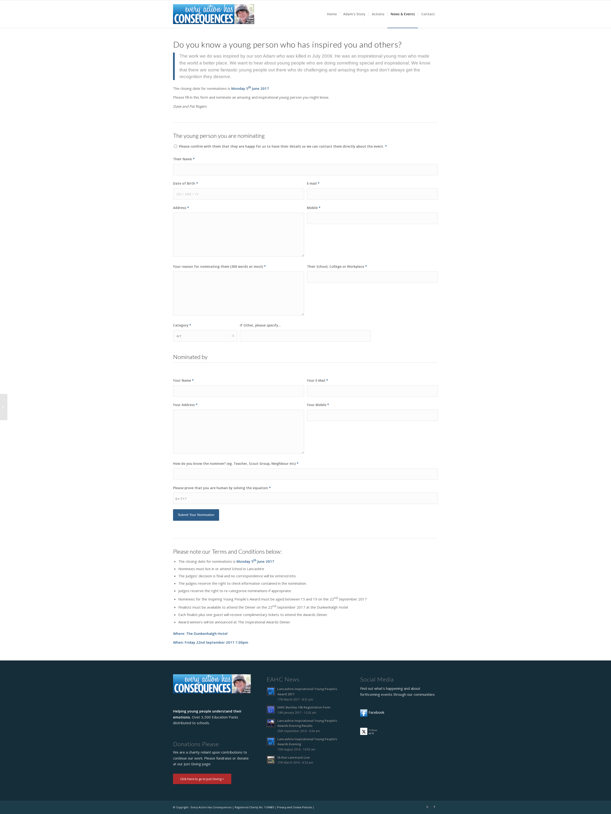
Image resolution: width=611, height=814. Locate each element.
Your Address (185, 404)
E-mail (313, 183)
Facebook (376, 712)
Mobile (314, 207)
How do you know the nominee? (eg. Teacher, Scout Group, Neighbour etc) (236, 463)
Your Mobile (318, 404)
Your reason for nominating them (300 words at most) (219, 266)
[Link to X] (427, 806)
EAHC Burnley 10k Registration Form (304, 707)
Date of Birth (185, 183)
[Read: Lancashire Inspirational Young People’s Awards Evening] (271, 741)
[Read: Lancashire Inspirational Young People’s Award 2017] (271, 691)
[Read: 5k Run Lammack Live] (271, 759)
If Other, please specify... (260, 325)
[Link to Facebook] (434, 806)
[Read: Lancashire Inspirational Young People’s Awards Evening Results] (271, 723)
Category (182, 325)
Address (181, 207)
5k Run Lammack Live (293, 757)
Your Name (183, 380)
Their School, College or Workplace (337, 266)
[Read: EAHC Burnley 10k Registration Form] (271, 709)
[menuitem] (332, 14)
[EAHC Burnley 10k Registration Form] (3, 407)
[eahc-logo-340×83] (213, 14)
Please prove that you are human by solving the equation (222, 488)
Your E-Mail (317, 380)
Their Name (184, 159)
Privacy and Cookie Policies (294, 807)
